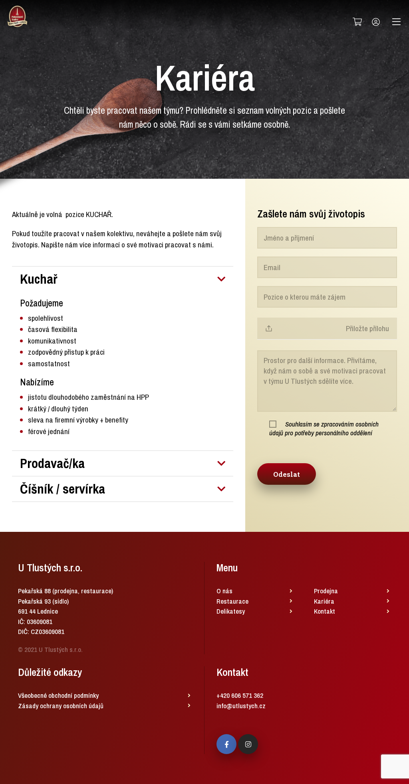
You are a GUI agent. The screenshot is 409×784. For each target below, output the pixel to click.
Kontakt (324, 611)
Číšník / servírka (62, 489)
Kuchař (39, 279)
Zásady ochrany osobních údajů (60, 705)
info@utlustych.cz (241, 705)
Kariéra (324, 601)
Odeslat (286, 474)
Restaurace (232, 601)
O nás (224, 590)
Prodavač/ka (52, 463)
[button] (122, 279)
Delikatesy (230, 611)
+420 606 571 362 (239, 695)
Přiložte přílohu (367, 328)
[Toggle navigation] (396, 22)
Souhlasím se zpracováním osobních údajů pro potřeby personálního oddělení (324, 428)
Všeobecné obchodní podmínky (58, 695)
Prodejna (326, 590)
